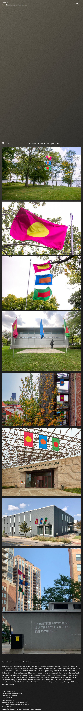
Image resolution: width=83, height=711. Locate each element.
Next (8, 143)
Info (61, 143)
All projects (3, 143)
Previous (5, 143)
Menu (77, 3)
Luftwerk (5, 3)
